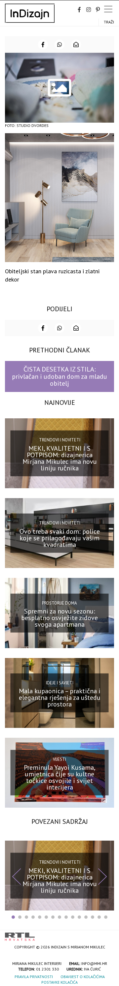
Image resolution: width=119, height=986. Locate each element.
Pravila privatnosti (34, 976)
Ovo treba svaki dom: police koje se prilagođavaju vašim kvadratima (60, 538)
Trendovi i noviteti (59, 440)
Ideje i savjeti (59, 682)
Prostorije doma (59, 603)
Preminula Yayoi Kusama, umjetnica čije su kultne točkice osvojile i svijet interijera (60, 777)
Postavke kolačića (59, 982)
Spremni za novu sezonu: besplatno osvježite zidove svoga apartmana (59, 618)
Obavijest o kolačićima (82, 976)
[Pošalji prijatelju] (76, 44)
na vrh (107, 934)
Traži (109, 21)
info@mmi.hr (94, 963)
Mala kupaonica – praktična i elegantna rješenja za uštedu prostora (59, 697)
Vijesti (59, 759)
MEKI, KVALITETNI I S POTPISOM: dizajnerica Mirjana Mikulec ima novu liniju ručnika (59, 458)
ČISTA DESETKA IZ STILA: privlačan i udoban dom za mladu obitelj (59, 376)
